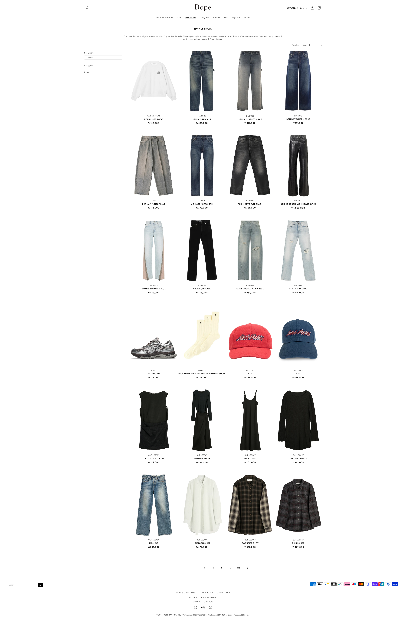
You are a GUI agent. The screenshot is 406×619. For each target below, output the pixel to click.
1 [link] (204, 568)
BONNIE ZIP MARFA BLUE (154, 289)
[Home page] (203, 8)
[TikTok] (210, 609)
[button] (87, 7)
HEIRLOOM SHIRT (202, 543)
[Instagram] (196, 609)
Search (196, 602)
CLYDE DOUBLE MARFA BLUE (250, 289)
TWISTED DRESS (202, 458)
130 (238, 568)
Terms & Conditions (185, 593)
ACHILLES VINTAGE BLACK (250, 204)
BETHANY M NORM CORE (298, 119)
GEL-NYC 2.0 (154, 373)
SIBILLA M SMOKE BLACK (250, 119)
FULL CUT (153, 543)
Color (86, 72)
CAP (250, 373)
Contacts (208, 602)
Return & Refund (209, 597)
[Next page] (247, 568)
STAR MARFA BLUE (298, 289)
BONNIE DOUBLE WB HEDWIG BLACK (298, 204)
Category (88, 65)
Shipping (193, 597)
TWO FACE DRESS (298, 458)
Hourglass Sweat (154, 119)
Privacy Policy (206, 593)
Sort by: (295, 45)
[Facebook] (203, 609)
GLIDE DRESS (250, 458)
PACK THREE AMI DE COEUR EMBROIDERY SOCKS (202, 373)
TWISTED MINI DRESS (154, 458)
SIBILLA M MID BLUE (202, 119)
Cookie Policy (223, 593)
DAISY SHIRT (298, 543)
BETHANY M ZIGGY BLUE (153, 204)
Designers (89, 53)
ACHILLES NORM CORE (202, 204)
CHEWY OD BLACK (202, 289)
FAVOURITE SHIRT (250, 543)
